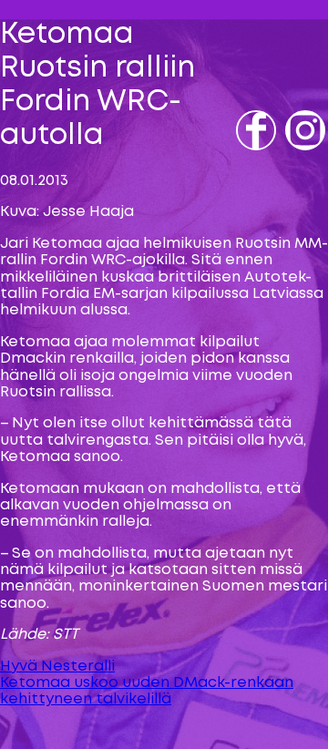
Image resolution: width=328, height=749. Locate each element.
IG (295, 156)
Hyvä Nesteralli (57, 666)
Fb (247, 156)
